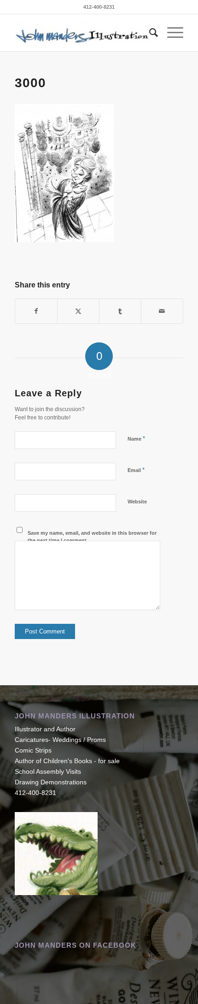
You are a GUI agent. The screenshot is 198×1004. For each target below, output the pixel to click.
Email (136, 469)
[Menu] (170, 32)
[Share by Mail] (162, 311)
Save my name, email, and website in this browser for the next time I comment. (92, 537)
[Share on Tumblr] (120, 311)
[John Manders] (82, 32)
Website (137, 501)
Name (136, 438)
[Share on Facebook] (36, 311)
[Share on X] (78, 311)
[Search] (149, 32)
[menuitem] (149, 32)
